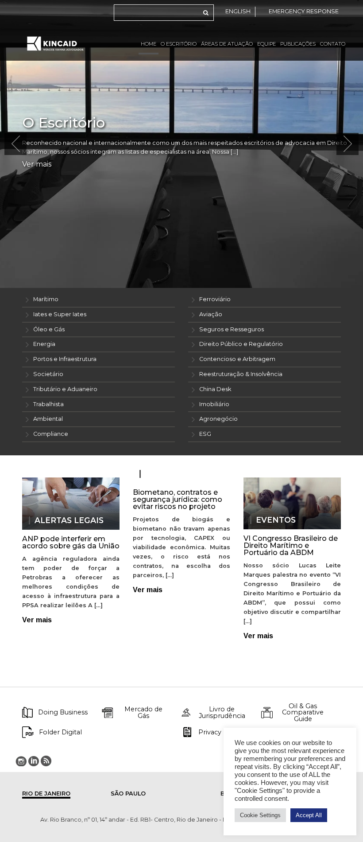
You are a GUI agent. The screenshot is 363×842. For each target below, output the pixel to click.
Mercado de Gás (143, 712)
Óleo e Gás (49, 329)
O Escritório (179, 44)
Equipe (266, 44)
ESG (205, 434)
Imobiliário (214, 404)
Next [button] (347, 144)
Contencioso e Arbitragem (237, 359)
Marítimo (45, 299)
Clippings (167, 474)
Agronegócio (218, 418)
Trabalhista (48, 404)
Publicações (298, 44)
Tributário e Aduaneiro (65, 389)
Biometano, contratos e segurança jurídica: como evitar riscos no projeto (177, 499)
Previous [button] (15, 144)
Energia (44, 344)
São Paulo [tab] (128, 793)
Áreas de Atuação (227, 44)
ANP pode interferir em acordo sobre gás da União (71, 542)
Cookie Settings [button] (260, 815)
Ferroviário (215, 299)
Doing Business (63, 712)
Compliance (50, 434)
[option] (181, 144)
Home (148, 44)
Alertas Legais (69, 520)
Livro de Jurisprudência (222, 712)
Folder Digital (60, 732)
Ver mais (36, 164)
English (238, 11)
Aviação (210, 314)
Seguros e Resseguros (231, 329)
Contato (332, 44)
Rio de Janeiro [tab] (46, 793)
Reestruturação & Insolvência (240, 374)
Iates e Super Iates (59, 314)
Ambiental (48, 418)
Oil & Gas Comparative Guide (303, 712)
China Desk (215, 389)
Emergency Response (304, 11)
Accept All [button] (309, 815)
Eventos (276, 520)
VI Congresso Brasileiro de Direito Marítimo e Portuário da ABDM (290, 545)
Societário (48, 374)
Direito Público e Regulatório (241, 344)
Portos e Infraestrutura (65, 359)
